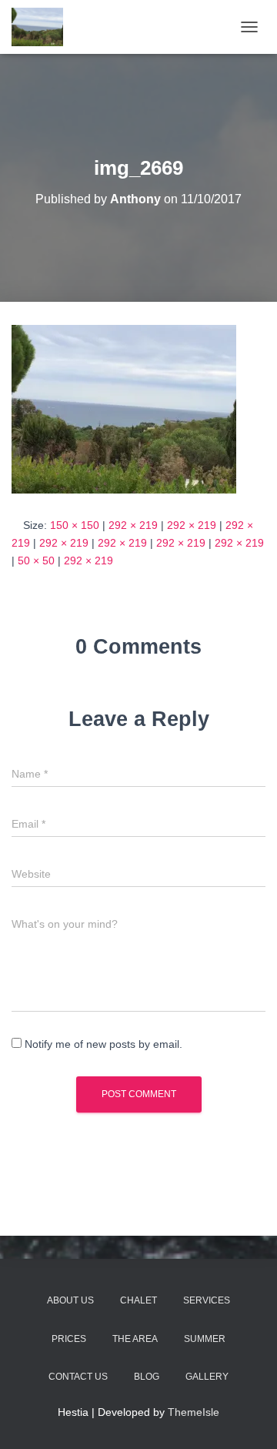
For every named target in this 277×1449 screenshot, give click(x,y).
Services (206, 1300)
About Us (70, 1300)
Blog (146, 1376)
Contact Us (78, 1376)
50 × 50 (36, 560)
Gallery (207, 1376)
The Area (135, 1339)
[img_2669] (124, 408)
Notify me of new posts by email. (103, 1044)
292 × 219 (133, 525)
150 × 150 (74, 525)
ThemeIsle (193, 1412)
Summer (204, 1339)
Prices (69, 1339)
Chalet (138, 1300)
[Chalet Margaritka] (43, 27)
